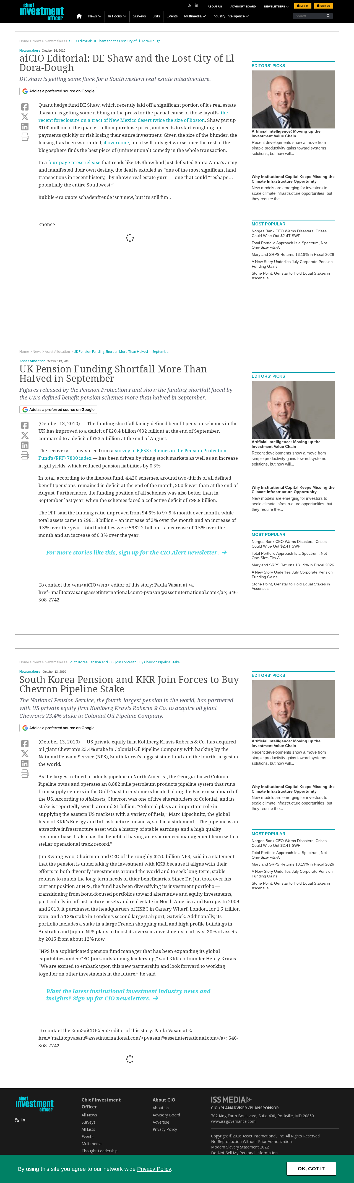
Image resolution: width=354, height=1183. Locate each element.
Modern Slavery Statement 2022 (240, 1147)
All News (89, 1115)
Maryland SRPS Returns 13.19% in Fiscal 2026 (293, 254)
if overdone (116, 142)
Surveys (139, 16)
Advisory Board (243, 6)
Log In (304, 5)
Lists (156, 16)
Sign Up (324, 5)
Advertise (161, 1122)
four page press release (74, 162)
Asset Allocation (32, 361)
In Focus (115, 16)
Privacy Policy (154, 1169)
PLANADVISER (233, 1107)
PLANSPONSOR (264, 1107)
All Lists (88, 1129)
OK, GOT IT (311, 1168)
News (92, 16)
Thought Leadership (100, 1150)
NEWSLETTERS (275, 6)
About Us (215, 6)
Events (172, 16)
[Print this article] (25, 136)
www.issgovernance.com (233, 1121)
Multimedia (193, 16)
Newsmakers (29, 50)
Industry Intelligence (228, 16)
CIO (214, 1107)
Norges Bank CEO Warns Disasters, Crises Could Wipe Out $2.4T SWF (289, 233)
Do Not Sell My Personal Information (244, 1152)
